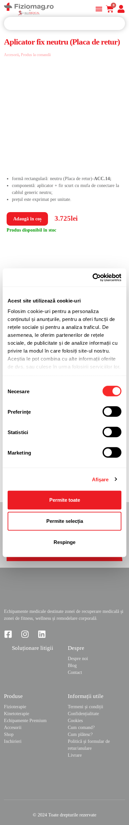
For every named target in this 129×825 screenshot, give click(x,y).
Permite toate (64, 500)
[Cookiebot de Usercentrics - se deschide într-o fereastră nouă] (92, 277)
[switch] (112, 411)
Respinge (64, 542)
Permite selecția (64, 521)
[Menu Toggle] (99, 9)
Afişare (100, 479)
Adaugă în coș (27, 218)
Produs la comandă (36, 54)
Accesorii (11, 54)
